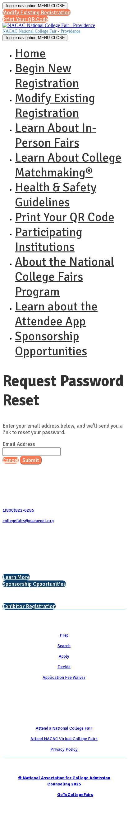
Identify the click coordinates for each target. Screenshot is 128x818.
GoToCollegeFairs (75, 794)
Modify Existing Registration (55, 105)
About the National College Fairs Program (64, 276)
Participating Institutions (48, 239)
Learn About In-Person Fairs (55, 135)
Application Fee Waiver (64, 677)
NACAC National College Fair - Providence (41, 31)
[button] (36, 12)
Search (64, 645)
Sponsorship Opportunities (51, 343)
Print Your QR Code (64, 217)
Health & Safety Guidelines (55, 195)
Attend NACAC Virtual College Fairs (64, 738)
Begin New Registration (47, 76)
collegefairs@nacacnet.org (28, 520)
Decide (64, 666)
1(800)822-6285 (18, 510)
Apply (64, 656)
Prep (64, 635)
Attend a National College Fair (64, 728)
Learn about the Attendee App (56, 314)
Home (30, 53)
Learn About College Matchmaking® (68, 165)
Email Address (18, 444)
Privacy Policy (64, 749)
